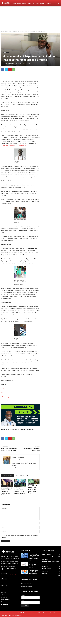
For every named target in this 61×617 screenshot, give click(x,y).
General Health (40, 3)
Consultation (4, 604)
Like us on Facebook (26, 583)
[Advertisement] (30, 18)
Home (14, 3)
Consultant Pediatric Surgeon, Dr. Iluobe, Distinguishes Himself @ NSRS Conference (6, 491)
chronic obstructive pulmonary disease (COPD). (14, 145)
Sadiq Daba (22, 429)
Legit (2, 388)
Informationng (5, 397)
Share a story (4, 601)
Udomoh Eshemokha (10, 63)
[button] (58, 3)
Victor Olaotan (30, 429)
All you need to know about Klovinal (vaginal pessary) (34, 564)
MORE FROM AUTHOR (21, 475)
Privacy (3, 594)
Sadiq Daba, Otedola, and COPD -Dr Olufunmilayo (9, 449)
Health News (30, 3)
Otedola (7, 429)
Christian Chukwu (15, 429)
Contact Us (4, 597)
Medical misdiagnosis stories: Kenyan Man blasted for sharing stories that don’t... (34, 556)
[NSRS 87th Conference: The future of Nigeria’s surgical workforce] (20, 483)
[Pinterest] (10, 69)
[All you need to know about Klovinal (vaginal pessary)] (24, 564)
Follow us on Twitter (26, 586)
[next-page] (5, 498)
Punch (3, 393)
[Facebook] (2, 69)
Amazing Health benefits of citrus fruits (31, 449)
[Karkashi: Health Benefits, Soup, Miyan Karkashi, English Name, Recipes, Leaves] (34, 482)
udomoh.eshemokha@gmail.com (9, 575)
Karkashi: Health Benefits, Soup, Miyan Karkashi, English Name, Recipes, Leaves (32, 489)
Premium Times (5, 401)
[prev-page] (2, 498)
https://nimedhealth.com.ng (18, 459)
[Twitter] (6, 69)
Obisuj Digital (21, 615)
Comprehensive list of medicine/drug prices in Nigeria (34, 572)
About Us (3, 592)
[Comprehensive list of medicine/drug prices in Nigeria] (24, 572)
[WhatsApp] (13, 69)
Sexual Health (21, 3)
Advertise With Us (5, 599)
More (48, 3)
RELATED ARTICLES (7, 475)
